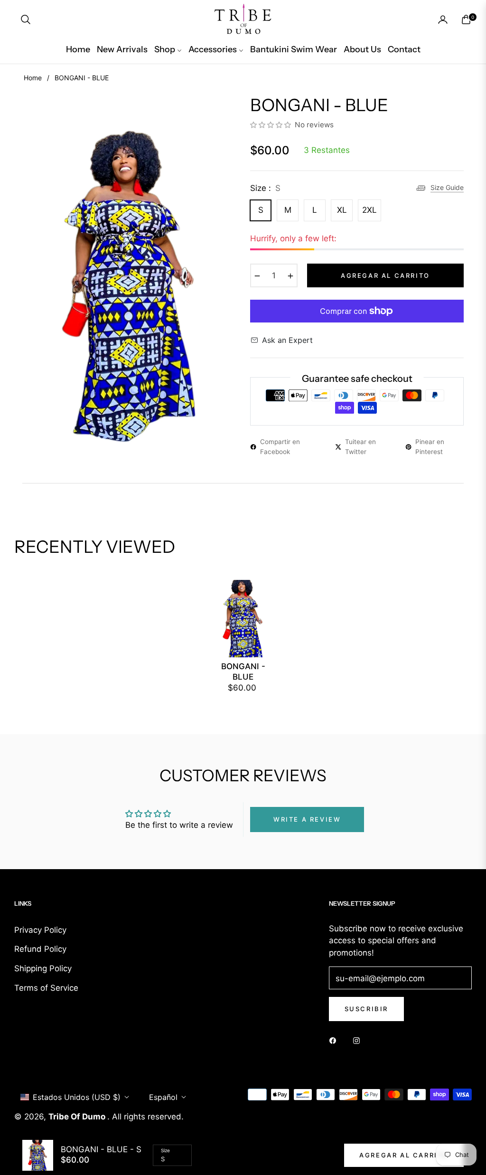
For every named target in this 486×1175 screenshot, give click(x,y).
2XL (369, 210)
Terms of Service (46, 988)
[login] (443, 19)
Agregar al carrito (404, 1155)
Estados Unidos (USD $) (77, 1097)
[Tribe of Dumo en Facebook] (335, 1040)
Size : (265, 188)
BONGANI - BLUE (243, 672)
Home (33, 78)
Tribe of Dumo (77, 1116)
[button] (25, 19)
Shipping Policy (43, 968)
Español (163, 1097)
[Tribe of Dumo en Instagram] (359, 1040)
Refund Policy (40, 949)
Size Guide (447, 187)
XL (342, 210)
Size (165, 1150)
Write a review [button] (307, 819)
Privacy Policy (40, 930)
